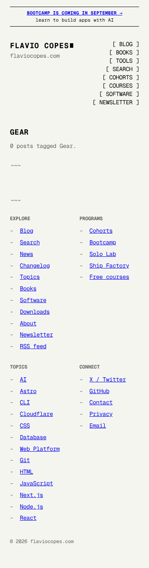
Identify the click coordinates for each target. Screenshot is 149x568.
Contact (101, 402)
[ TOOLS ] (124, 60)
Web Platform (40, 448)
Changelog (35, 265)
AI (23, 379)
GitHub (99, 391)
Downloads (35, 311)
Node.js (31, 506)
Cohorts (101, 230)
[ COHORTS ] (121, 77)
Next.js (31, 495)
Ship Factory (109, 265)
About (28, 323)
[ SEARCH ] (122, 69)
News (26, 254)
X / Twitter (107, 379)
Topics (30, 276)
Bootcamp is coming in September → (75, 13)
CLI (25, 402)
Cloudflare (36, 414)
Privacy (101, 414)
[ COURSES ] (121, 85)
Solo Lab (102, 254)
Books (28, 288)
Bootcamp (102, 242)
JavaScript (36, 483)
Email (97, 425)
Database (33, 437)
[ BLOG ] (126, 44)
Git (25, 460)
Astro (28, 391)
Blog (26, 230)
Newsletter (36, 334)
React (28, 517)
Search (30, 242)
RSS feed (33, 346)
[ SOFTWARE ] (119, 94)
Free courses (109, 276)
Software (33, 300)
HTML (26, 471)
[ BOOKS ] (124, 52)
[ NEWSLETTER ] (116, 102)
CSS (25, 425)
